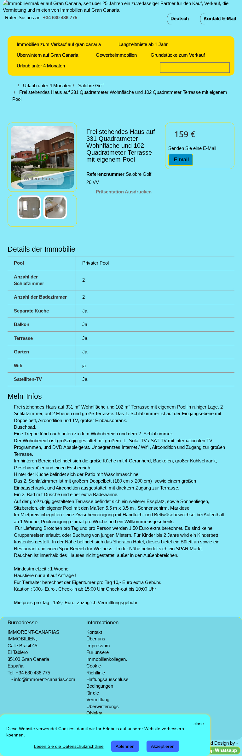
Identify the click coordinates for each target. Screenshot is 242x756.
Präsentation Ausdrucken (124, 191)
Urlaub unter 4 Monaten (41, 65)
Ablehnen (125, 746)
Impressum (98, 645)
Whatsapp (225, 750)
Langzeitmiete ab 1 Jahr (143, 44)
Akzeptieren (163, 746)
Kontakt (94, 632)
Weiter (72, 207)
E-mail (181, 159)
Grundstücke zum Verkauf (178, 55)
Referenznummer (105, 174)
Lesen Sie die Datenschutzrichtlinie (69, 746)
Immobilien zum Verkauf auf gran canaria (59, 44)
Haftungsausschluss (107, 679)
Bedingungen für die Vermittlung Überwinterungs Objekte (102, 699)
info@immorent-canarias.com (44, 679)
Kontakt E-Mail (220, 18)
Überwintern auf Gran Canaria (47, 55)
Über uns (95, 638)
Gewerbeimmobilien (116, 55)
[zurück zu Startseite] (14, 85)
